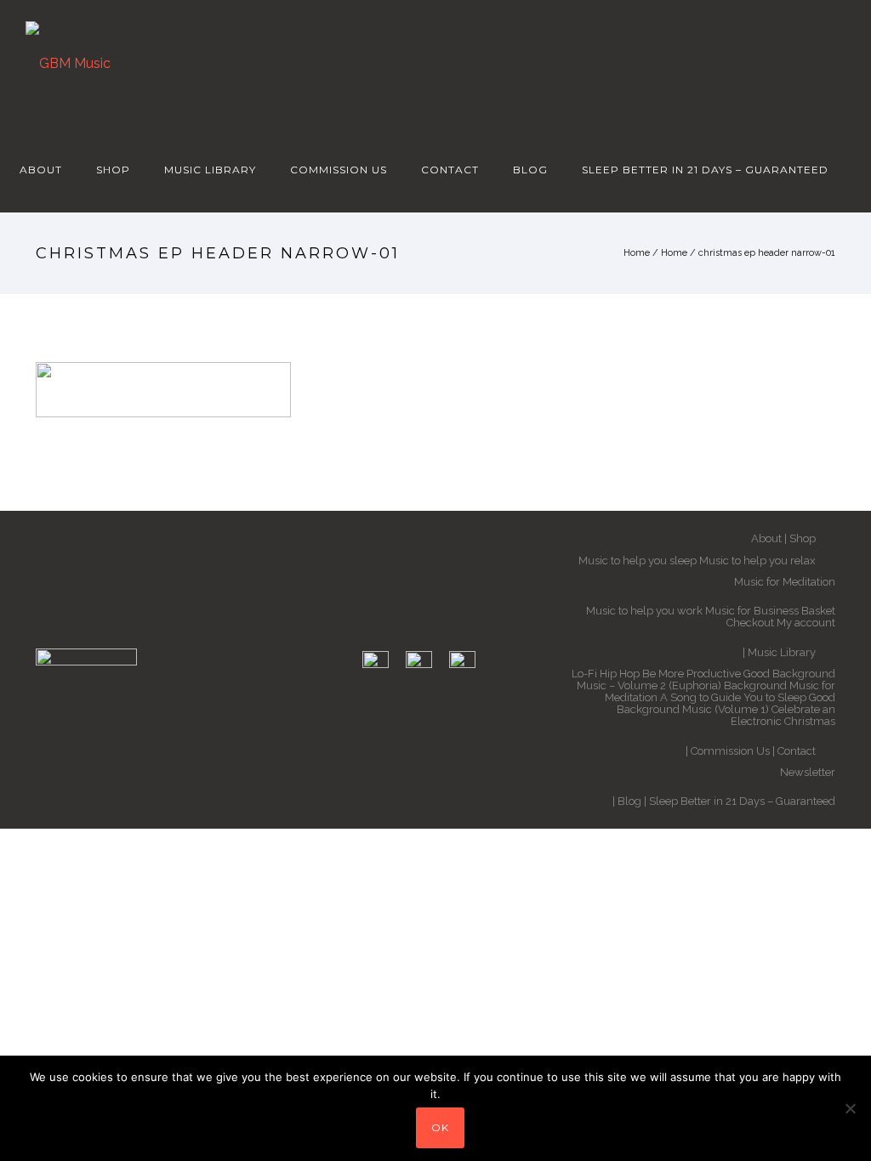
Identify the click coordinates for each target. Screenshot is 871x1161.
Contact (450, 169)
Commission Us (338, 169)
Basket (818, 610)
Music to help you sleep (637, 560)
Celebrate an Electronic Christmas (783, 715)
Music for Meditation (784, 581)
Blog (530, 169)
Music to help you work (644, 610)
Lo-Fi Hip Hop (606, 673)
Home (636, 252)
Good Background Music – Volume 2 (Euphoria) (706, 679)
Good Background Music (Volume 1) (726, 703)
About (41, 169)
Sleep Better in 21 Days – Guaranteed (705, 169)
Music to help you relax (757, 560)
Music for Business (752, 610)
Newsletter (807, 772)
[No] (849, 1108)
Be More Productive (691, 673)
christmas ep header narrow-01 (766, 252)
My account (806, 622)
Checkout (750, 622)
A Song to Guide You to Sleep (733, 697)
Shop (113, 169)
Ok (440, 1127)
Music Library (210, 169)
